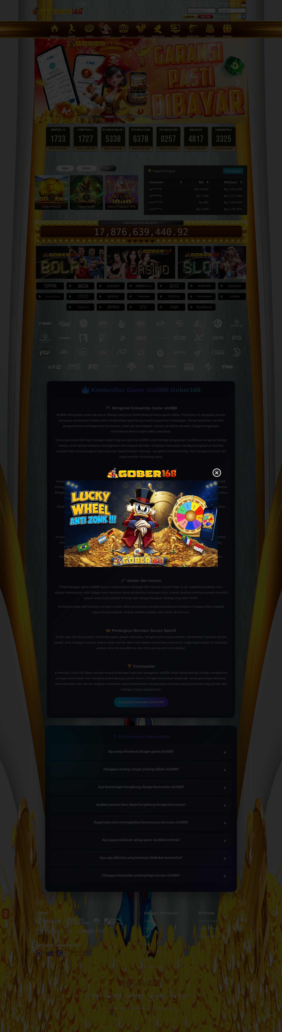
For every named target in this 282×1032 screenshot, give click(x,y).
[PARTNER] (141, 523)
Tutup (217, 473)
